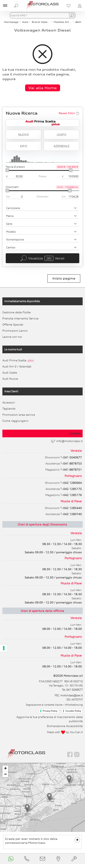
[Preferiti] (68, 5)
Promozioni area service (18, 414)
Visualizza (46, 258)
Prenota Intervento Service (20, 318)
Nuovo (23, 134)
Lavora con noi (12, 336)
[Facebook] (70, 754)
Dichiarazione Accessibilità (65, 726)
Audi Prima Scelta (18, 360)
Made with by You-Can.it (65, 732)
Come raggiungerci (15, 420)
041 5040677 (74, 689)
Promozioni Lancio (15, 330)
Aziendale (61, 146)
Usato (61, 134)
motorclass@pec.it (71, 695)
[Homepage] (26, 754)
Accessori (8, 402)
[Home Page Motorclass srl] (42, 5)
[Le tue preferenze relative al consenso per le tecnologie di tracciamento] (4, 648)
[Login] (79, 5)
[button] (27, 808)
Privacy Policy (50, 711)
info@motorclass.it (69, 441)
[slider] (7, 170)
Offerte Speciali (12, 324)
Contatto (75, 433)
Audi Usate (9, 372)
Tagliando (9, 408)
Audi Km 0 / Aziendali (16, 366)
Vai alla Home (42, 88)
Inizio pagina (63, 278)
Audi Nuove (10, 378)
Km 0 (23, 146)
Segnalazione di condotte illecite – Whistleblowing (54, 704)
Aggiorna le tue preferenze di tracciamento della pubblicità (49, 719)
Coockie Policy (73, 711)
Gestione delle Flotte (16, 312)
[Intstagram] (76, 754)
